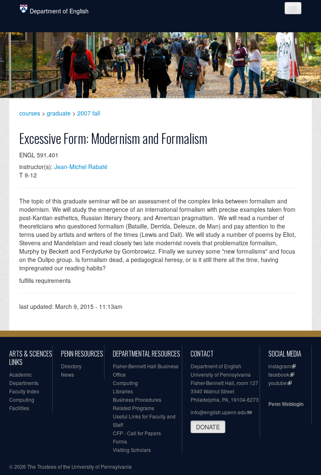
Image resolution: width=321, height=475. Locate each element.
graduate (59, 113)
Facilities (19, 407)
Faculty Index (24, 391)
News (67, 374)
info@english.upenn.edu (219, 412)
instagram (279, 366)
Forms (120, 441)
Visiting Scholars (132, 449)
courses (29, 113)
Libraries (123, 391)
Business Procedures (137, 399)
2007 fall (88, 113)
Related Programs (133, 407)
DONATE (208, 427)
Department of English (59, 11)
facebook (278, 374)
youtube (277, 382)
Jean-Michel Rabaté (80, 166)
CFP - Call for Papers (137, 432)
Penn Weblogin (285, 404)
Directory (71, 366)
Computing (21, 399)
